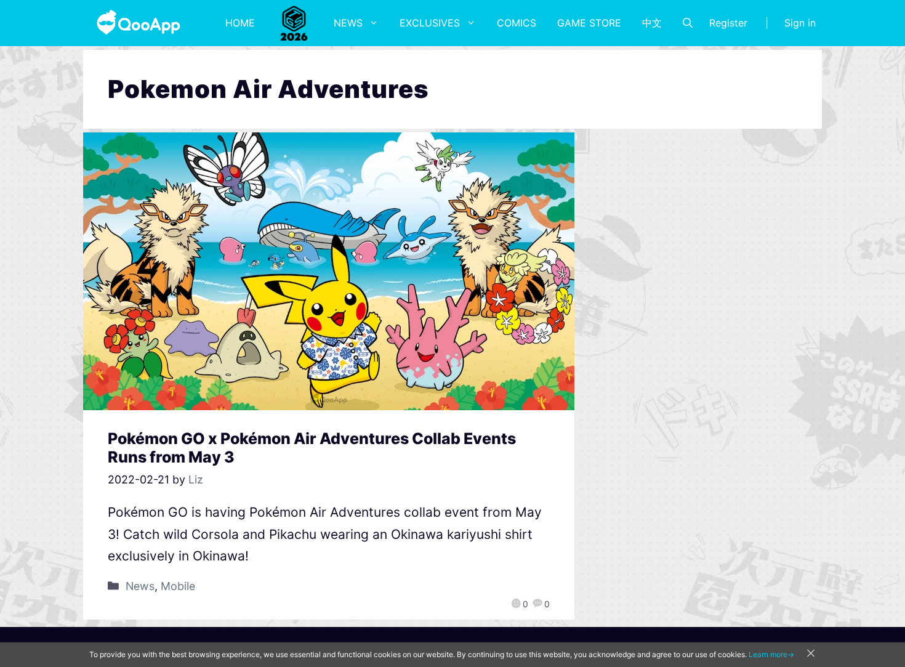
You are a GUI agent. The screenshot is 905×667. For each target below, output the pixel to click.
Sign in (800, 23)
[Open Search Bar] (687, 23)
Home (240, 23)
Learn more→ (771, 654)
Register (728, 23)
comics (516, 23)
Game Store (589, 23)
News (348, 23)
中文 (652, 23)
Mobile (178, 586)
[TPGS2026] (294, 23)
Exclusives (430, 23)
